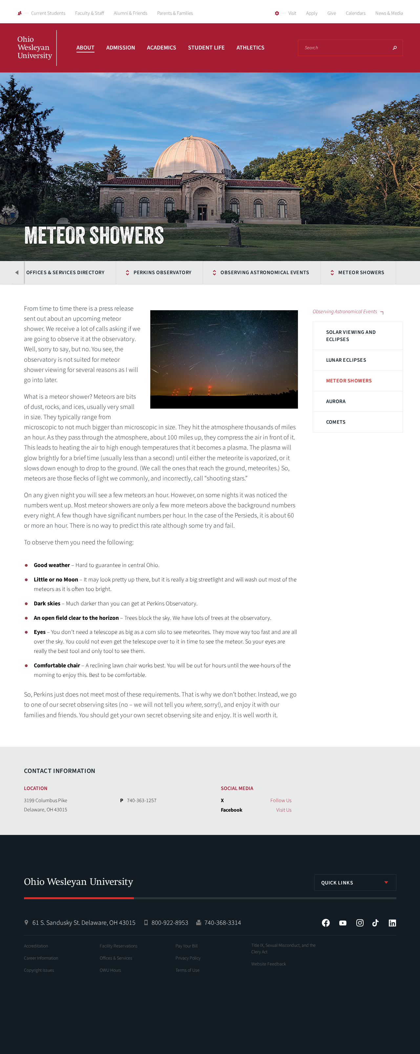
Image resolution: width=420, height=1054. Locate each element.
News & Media (389, 13)
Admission (120, 48)
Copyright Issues (39, 970)
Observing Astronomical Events (264, 272)
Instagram (360, 923)
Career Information (41, 958)
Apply (312, 13)
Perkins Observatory (162, 272)
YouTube (343, 923)
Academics (161, 48)
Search (395, 48)
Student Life (206, 48)
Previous (17, 272)
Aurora (336, 401)
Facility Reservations (118, 946)
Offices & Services (116, 958)
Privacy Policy (188, 958)
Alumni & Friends (130, 13)
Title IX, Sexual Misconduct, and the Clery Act (283, 948)
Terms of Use (188, 970)
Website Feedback (268, 964)
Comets (336, 422)
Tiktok (375, 923)
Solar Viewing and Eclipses (351, 336)
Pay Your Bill (187, 946)
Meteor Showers (361, 272)
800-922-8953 (170, 922)
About (85, 48)
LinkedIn (392, 923)
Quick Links (337, 882)
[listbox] (355, 882)
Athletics (250, 48)
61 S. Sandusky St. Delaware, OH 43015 (84, 922)
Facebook (326, 923)
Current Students (48, 13)
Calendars (356, 13)
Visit (292, 13)
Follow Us (280, 800)
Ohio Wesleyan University (37, 55)
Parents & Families (175, 13)
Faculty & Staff (89, 13)
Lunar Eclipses (346, 360)
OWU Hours (110, 970)
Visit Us (283, 810)
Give (331, 13)
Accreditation (36, 946)
